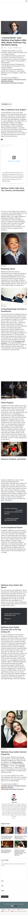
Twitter (6, 766)
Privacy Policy (15, 904)
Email (2, 886)
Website (2, 890)
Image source (5, 33)
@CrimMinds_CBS (9, 510)
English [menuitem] (4, 910)
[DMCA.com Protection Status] (14, 906)
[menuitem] (7, 79)
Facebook (22, 766)
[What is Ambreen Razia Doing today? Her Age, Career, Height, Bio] (7, 844)
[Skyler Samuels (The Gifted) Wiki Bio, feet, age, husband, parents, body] (21, 830)
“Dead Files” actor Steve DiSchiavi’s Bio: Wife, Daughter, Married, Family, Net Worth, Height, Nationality (20, 853)
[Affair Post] (5, 1)
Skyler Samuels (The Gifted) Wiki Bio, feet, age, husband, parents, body (21, 838)
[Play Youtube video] (14, 449)
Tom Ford (4, 48)
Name (2, 881)
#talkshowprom (14, 514)
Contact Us (21, 904)
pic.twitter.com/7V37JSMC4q (13, 515)
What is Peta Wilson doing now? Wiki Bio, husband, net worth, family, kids (7, 838)
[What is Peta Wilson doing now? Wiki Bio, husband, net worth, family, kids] (7, 830)
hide (9, 104)
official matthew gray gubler (15, 183)
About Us (10, 904)
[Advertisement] (14, 12)
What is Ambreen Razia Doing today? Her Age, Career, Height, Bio (6, 851)
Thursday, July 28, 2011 (13, 622)
